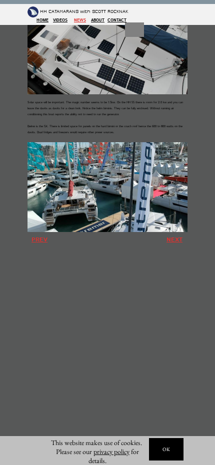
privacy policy (112, 451)
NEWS (80, 20)
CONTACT (117, 20)
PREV (40, 239)
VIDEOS (60, 20)
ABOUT (97, 20)
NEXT (174, 239)
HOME (42, 20)
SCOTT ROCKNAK (110, 11)
